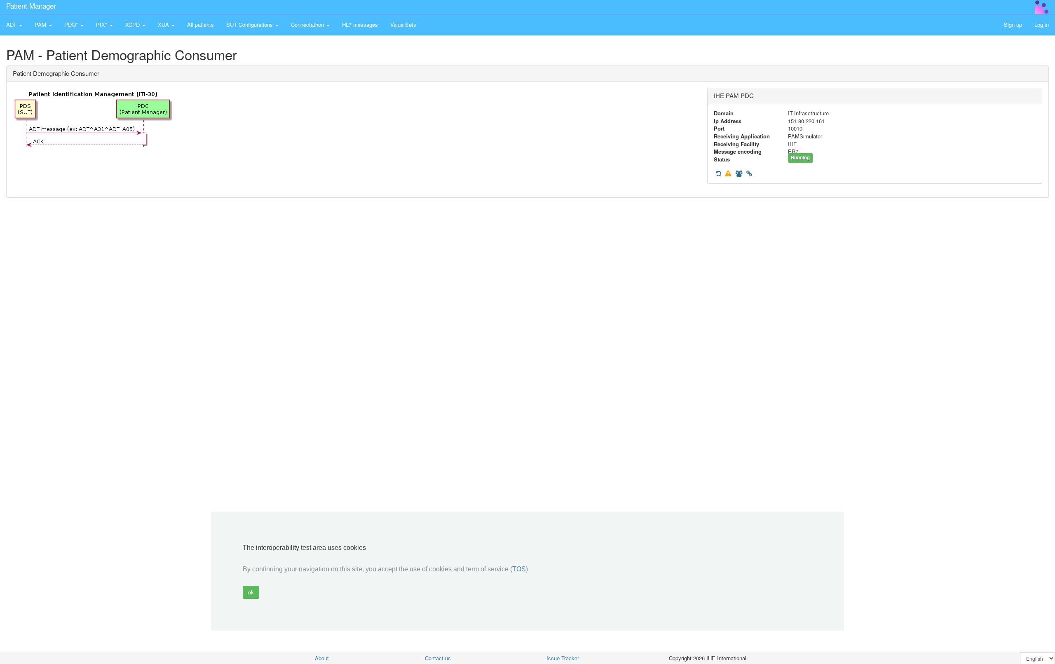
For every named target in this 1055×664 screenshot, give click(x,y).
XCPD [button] (133, 24)
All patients (200, 24)
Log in (1041, 24)
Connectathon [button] (308, 24)
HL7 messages (360, 24)
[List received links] (749, 174)
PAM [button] (41, 24)
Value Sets (403, 24)
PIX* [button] (102, 24)
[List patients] (739, 174)
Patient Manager (31, 5)
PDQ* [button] (72, 24)
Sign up (1013, 24)
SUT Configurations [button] (250, 24)
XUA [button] (164, 24)
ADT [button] (12, 24)
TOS (519, 569)
